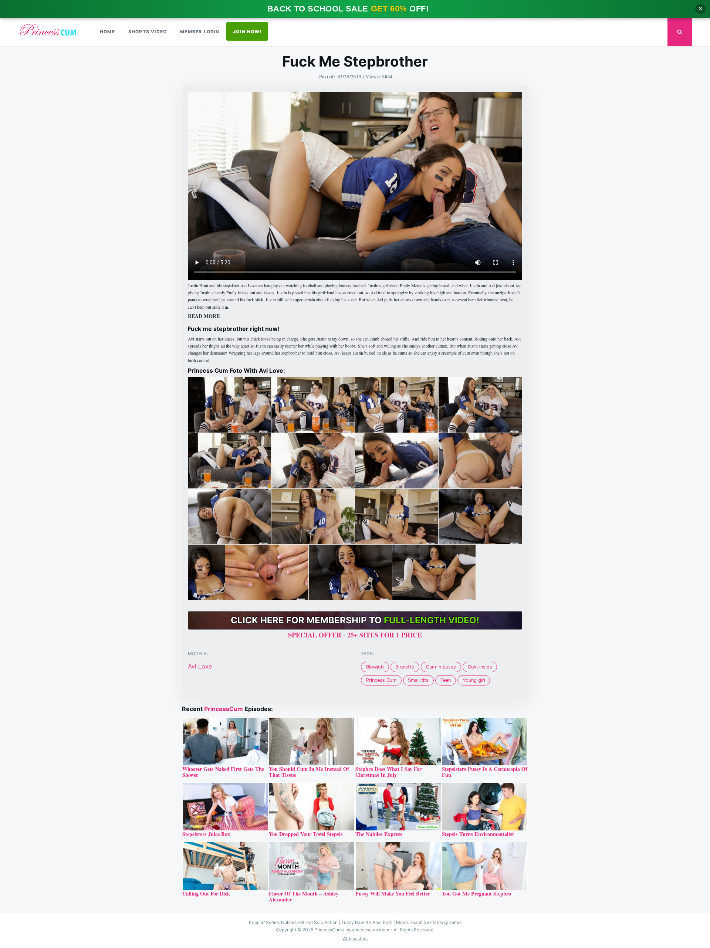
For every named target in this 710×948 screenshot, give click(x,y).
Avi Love (200, 666)
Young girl (474, 680)
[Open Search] (679, 32)
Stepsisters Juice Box (206, 834)
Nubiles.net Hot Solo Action (309, 922)
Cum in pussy (441, 667)
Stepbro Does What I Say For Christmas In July (388, 772)
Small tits (418, 680)
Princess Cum (381, 680)
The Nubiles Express (378, 834)
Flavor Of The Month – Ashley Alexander (303, 896)
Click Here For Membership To (355, 620)
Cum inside (480, 667)
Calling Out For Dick (206, 893)
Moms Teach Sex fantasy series (429, 922)
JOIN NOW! (247, 31)
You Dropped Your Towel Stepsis (306, 834)
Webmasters (355, 938)
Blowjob (375, 667)
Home (107, 31)
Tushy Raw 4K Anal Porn (366, 922)
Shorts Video (147, 31)
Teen (445, 680)
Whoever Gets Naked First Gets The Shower (223, 772)
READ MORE (204, 316)
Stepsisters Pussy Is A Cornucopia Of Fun (484, 772)
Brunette (404, 667)
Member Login (199, 31)
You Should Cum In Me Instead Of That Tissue (309, 772)
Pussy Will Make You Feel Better (392, 893)
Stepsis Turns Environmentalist (478, 834)
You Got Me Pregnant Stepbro (476, 893)
